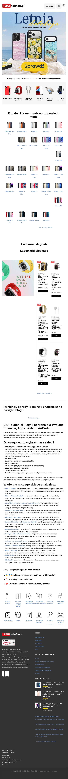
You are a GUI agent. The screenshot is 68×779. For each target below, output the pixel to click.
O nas (37, 658)
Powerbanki (8, 620)
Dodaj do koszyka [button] (43, 291)
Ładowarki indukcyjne (13, 522)
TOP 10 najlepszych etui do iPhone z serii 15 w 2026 (49, 724)
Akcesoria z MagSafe (12, 517)
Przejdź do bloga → (34, 418)
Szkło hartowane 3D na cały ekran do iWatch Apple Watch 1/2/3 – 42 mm (56, 367)
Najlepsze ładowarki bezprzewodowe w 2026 (49, 729)
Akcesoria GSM (39, 637)
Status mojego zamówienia (42, 667)
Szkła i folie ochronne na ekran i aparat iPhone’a (22, 503)
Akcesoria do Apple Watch (55, 274)
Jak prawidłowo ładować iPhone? (45, 742)
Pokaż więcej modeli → (46, 227)
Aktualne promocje (8, 750)
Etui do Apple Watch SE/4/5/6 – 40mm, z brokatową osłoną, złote (43, 280)
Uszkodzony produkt (9, 762)
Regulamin (5, 755)
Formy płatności (39, 664)
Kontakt (37, 673)
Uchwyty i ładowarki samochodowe (17, 534)
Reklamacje (6, 757)
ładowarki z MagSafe (29, 522)
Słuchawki (29, 620)
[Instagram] (3, 672)
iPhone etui (38, 643)
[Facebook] (8, 672)
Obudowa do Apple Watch (41, 274)
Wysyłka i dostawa (8, 753)
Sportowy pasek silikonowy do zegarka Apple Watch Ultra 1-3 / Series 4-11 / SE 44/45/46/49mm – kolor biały (44, 369)
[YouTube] (6, 672)
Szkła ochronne (39, 646)
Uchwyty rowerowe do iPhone (15, 541)
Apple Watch (38, 640)
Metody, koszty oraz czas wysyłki (44, 661)
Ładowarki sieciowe (12, 529)
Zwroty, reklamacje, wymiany (43, 670)
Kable (18, 620)
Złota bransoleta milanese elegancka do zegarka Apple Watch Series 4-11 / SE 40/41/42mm (43, 325)
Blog (36, 649)
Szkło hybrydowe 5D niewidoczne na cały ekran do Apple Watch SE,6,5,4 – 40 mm (56, 282)
